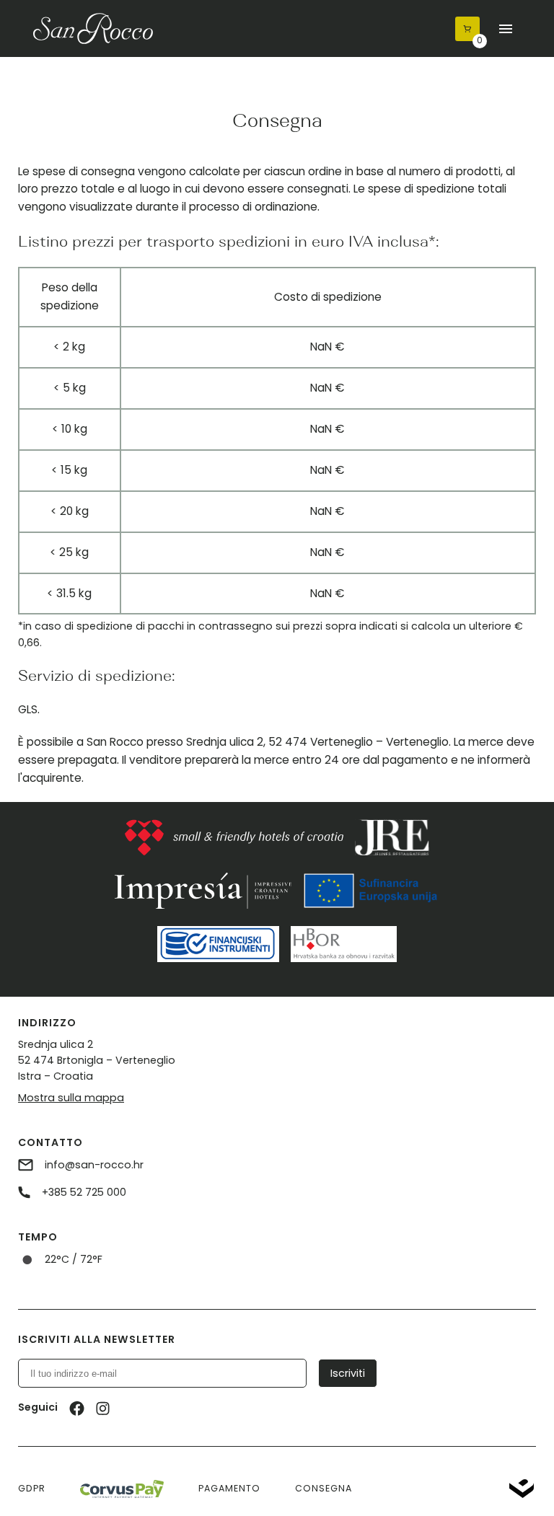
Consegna (323, 1488)
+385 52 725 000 (82, 1192)
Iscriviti (347, 1373)
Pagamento (229, 1488)
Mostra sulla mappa (71, 1097)
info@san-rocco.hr (93, 1165)
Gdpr (31, 1488)
